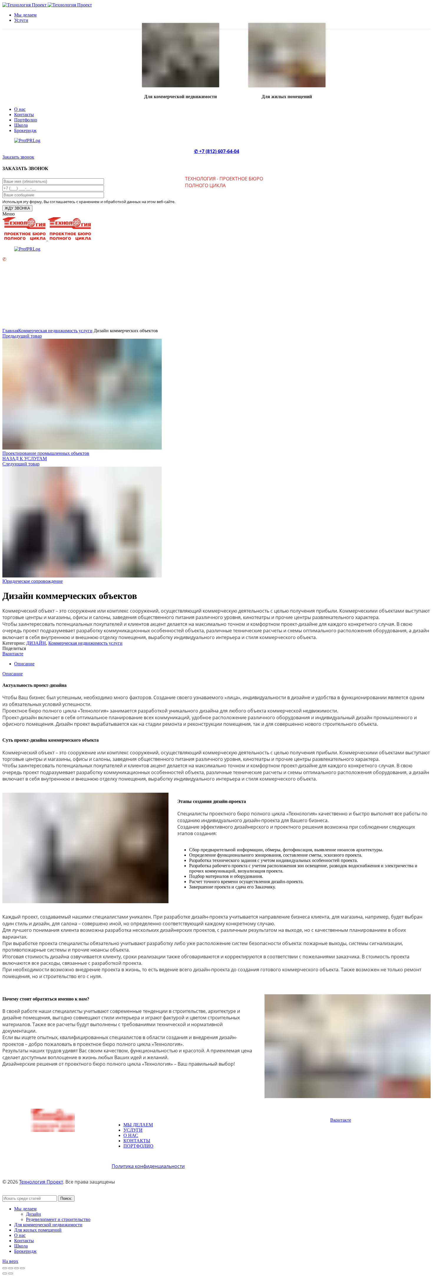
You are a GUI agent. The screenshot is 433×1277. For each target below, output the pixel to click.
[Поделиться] (10, 1268)
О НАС (130, 1135)
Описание (24, 663)
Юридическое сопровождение (32, 581)
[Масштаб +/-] (22, 1268)
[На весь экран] (16, 1268)
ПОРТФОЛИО (138, 1145)
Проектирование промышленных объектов (45, 453)
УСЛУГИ (133, 1130)
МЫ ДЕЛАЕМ (138, 1124)
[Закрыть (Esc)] (4, 1268)
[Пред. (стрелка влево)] (4, 1273)
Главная (10, 330)
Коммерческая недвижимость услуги (55, 330)
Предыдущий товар (22, 335)
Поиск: (66, 1198)
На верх (10, 1261)
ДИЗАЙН (36, 643)
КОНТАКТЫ (136, 1140)
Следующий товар (20, 463)
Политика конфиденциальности (148, 1166)
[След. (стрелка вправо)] (10, 1273)
